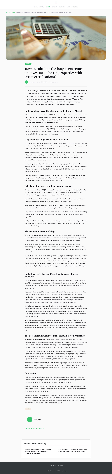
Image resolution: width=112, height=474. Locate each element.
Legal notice (52, 465)
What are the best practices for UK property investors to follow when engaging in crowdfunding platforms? (38, 451)
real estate (75, 6)
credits (48, 6)
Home (35, 6)
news (68, 6)
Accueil (8, 12)
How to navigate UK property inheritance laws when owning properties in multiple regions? (72, 450)
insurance (62, 6)
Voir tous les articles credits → (34, 428)
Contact (60, 465)
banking (41, 6)
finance (54, 6)
